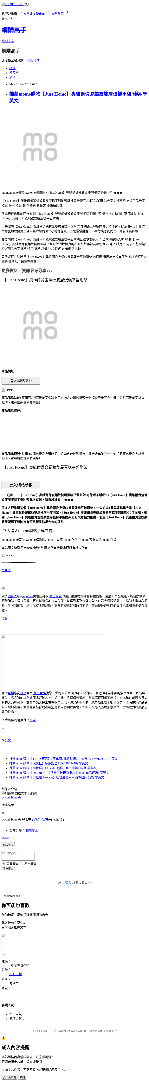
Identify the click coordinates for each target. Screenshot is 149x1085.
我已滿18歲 (9, 1077)
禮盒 (32, 720)
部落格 (14, 72)
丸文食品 (39, 693)
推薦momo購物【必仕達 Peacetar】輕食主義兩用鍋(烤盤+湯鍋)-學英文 (56, 777)
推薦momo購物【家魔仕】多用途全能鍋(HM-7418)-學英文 (48, 763)
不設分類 (33, 60)
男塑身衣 (55, 596)
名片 (12, 77)
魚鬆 (5, 618)
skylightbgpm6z (11, 797)
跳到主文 (8, 41)
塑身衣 (6, 570)
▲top (5, 837)
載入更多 (8, 844)
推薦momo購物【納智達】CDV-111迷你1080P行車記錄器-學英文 (53, 768)
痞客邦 (36, 819)
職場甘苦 (32, 830)
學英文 (6, 740)
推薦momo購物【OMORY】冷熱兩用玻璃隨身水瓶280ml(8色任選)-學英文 (59, 772)
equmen (28, 596)
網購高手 (14, 30)
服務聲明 (111, 1030)
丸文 (23, 693)
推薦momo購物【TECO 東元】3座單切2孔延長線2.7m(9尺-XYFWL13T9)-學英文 (63, 758)
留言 (45, 819)
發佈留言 (8, 868)
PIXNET (45, 1030)
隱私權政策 (96, 1030)
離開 (22, 1077)
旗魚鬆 (28, 697)
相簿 (12, 68)
